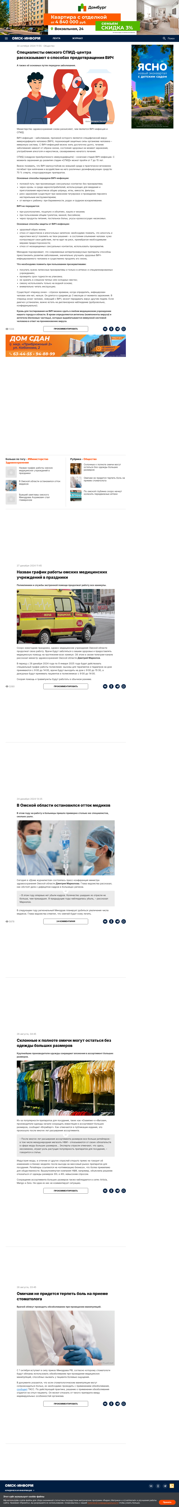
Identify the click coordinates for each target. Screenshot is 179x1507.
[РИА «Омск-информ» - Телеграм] (165, 1486)
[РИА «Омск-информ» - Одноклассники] (158, 1486)
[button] (6, 38)
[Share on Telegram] (117, 329)
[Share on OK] (110, 329)
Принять (167, 1502)
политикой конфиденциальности (103, 1503)
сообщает (22, 1389)
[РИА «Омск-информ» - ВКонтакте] (151, 1486)
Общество (49, 45)
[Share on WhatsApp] (123, 329)
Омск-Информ (26, 38)
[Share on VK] (105, 329)
